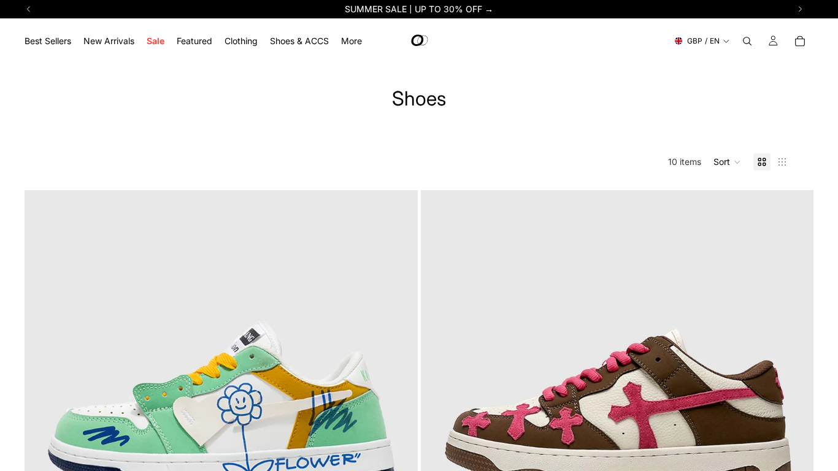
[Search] (747, 41)
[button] (727, 161)
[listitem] (351, 41)
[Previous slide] (43, 386)
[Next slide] (399, 386)
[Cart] (799, 41)
